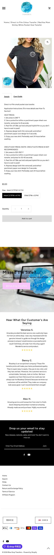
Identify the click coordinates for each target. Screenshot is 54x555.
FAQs (4, 482)
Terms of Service (8, 492)
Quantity (5, 209)
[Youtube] (29, 455)
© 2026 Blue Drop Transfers (12, 552)
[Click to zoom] (47, 42)
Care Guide (18, 96)
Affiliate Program (8, 495)
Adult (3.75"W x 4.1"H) (12, 195)
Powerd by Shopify (30, 552)
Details (6, 97)
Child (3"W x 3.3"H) (31, 195)
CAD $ (45, 520)
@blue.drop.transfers (16, 286)
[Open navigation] (10, 8)
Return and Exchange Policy (12, 488)
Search (4, 479)
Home (6, 22)
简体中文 (10, 520)
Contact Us (6, 485)
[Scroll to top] (48, 548)
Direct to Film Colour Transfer (24, 22)
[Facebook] (24, 455)
